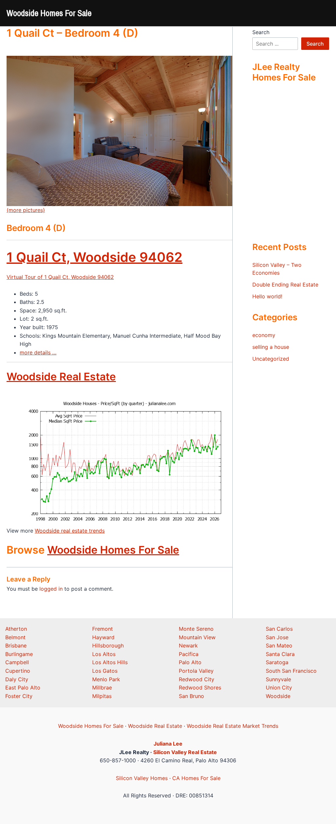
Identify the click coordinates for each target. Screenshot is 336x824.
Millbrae (102, 687)
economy (263, 335)
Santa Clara (280, 654)
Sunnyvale (278, 679)
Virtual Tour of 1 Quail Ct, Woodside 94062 (60, 277)
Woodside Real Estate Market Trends (232, 726)
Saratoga (277, 662)
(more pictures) (26, 210)
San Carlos (279, 628)
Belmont (15, 637)
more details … (38, 352)
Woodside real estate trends (70, 530)
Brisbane (16, 645)
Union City (279, 687)
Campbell (17, 662)
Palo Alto (190, 662)
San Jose (277, 637)
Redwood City (196, 679)
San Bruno (191, 696)
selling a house (270, 347)
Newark (188, 645)
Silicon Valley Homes (142, 778)
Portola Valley (196, 670)
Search (260, 32)
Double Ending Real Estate (285, 284)
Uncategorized (270, 358)
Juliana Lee (168, 743)
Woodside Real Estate (61, 376)
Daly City (16, 679)
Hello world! (267, 296)
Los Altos (104, 654)
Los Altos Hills (110, 662)
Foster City (18, 696)
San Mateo (279, 645)
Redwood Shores (200, 687)
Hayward (103, 637)
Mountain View (197, 637)
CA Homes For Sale (196, 778)
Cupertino (17, 670)
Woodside (278, 696)
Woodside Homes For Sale (49, 13)
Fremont (102, 628)
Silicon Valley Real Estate (185, 752)
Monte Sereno (196, 628)
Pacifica (189, 654)
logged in (51, 588)
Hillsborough (108, 645)
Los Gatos (104, 670)
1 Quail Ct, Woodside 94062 (94, 257)
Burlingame (19, 654)
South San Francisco (291, 670)
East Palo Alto (22, 687)
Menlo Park (106, 679)
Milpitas (102, 696)
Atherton (16, 628)
